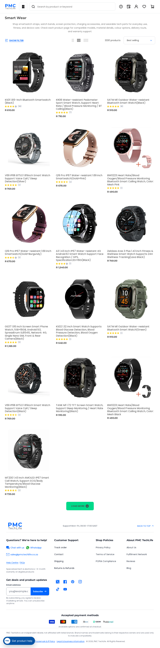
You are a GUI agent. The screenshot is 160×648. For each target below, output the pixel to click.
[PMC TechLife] (10, 6)
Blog (129, 568)
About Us (131, 547)
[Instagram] (80, 581)
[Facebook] (65, 581)
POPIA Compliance (106, 561)
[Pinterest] (72, 581)
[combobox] (72, 6)
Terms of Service (105, 554)
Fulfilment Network (137, 554)
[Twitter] (57, 581)
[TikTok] (57, 589)
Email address (13, 585)
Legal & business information (71, 641)
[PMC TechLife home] (15, 526)
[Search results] (33, 6)
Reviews (131, 561)
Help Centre (12, 562)
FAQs (22, 562)
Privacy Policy (103, 547)
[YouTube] (65, 589)
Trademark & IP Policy (45, 641)
